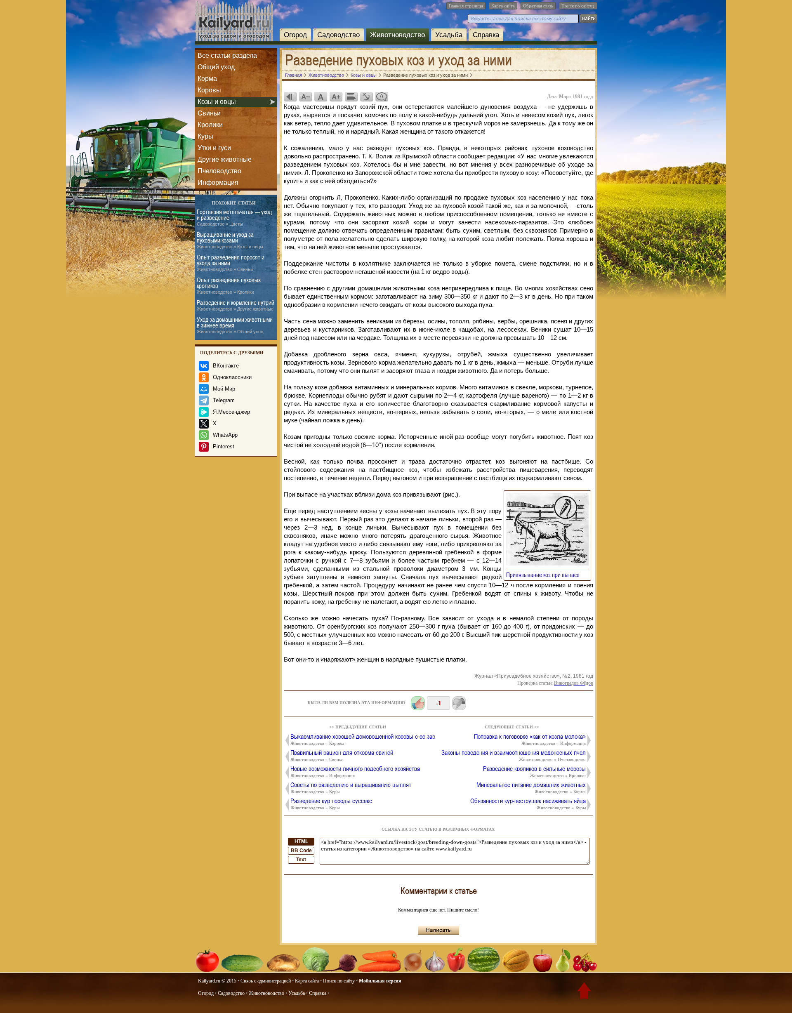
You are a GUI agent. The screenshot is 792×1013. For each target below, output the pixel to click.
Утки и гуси (214, 147)
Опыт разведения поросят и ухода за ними (230, 263)
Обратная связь (538, 5)
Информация (218, 182)
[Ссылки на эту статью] (366, 96)
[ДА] (418, 703)
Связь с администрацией (265, 981)
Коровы (209, 90)
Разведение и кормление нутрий (235, 305)
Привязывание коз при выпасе (545, 574)
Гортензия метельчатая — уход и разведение (234, 217)
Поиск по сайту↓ (578, 5)
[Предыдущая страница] (290, 96)
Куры (205, 136)
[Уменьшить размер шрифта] (305, 96)
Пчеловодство (219, 170)
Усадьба (448, 35)
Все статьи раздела (227, 55)
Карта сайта (503, 5)
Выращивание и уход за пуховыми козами (230, 240)
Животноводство (397, 35)
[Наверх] (584, 992)
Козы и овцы (217, 101)
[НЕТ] (459, 703)
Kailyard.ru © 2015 (217, 981)
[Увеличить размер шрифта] (336, 96)
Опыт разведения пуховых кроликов (229, 285)
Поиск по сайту (339, 981)
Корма (207, 78)
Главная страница (466, 5)
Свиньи (209, 113)
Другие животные (225, 159)
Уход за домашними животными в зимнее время (235, 325)
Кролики (210, 124)
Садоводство (338, 35)
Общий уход (216, 67)
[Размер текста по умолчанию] (320, 96)
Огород (295, 35)
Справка (486, 35)
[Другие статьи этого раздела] (351, 96)
